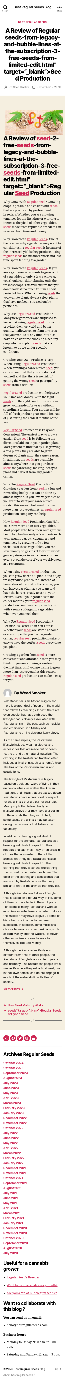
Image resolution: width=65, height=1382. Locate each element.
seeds (25, 145)
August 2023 (12, 1078)
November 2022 (15, 1123)
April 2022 (10, 1148)
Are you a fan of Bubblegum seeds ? (32, 1293)
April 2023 (10, 1098)
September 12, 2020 (48, 87)
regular (30, 248)
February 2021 (13, 1218)
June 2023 (11, 1088)
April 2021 (10, 1208)
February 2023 (14, 1108)
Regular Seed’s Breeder (23, 1277)
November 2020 (15, 1233)
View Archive (13, 988)
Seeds (43, 239)
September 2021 (15, 1183)
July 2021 (10, 1193)
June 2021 (10, 1198)
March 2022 (12, 1153)
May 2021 (10, 1203)
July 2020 (10, 1253)
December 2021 (14, 1168)
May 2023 (10, 1093)
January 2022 (13, 1163)
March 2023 (12, 1103)
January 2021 (13, 1223)
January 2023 (13, 1113)
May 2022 (10, 1143)
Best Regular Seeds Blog (33, 7)
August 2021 (12, 1188)
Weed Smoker (20, 87)
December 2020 (15, 1228)
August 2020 (12, 1248)
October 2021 (13, 1178)
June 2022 (11, 1138)
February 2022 (13, 1158)
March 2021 (11, 1213)
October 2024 (13, 1063)
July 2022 (10, 1133)
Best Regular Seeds (32, 22)
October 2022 (13, 1128)
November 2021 (14, 1173)
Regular (32, 202)
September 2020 (15, 1243)
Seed (22, 193)
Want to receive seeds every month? (32, 1285)
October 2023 (13, 1068)
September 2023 (15, 1073)
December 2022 (15, 1118)
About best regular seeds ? (19, 1375)
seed (43, 138)
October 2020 (13, 1238)
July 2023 (10, 1083)
